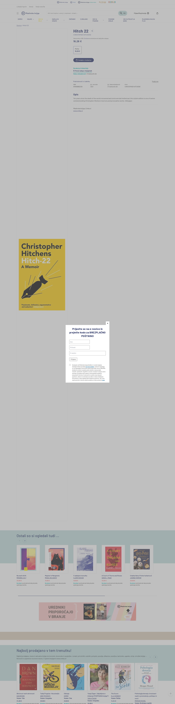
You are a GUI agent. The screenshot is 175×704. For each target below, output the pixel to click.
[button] (107, 323)
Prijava (73, 359)
